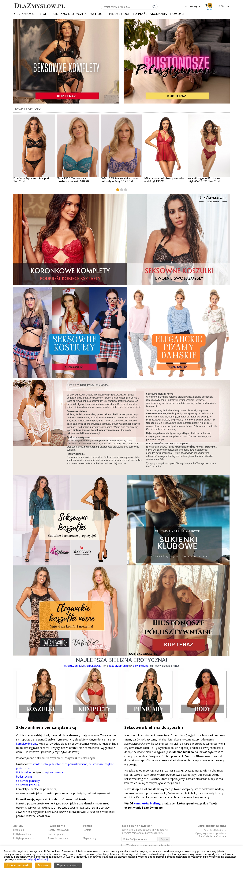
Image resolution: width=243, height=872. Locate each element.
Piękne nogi (119, 14)
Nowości (177, 14)
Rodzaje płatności (57, 834)
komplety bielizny (26, 743)
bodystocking (24, 776)
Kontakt (87, 830)
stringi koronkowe (53, 772)
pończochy (23, 768)
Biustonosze (24, 14)
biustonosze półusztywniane (69, 764)
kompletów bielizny (147, 803)
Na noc (96, 14)
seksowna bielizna (76, 443)
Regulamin (18, 830)
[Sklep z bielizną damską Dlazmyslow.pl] (39, 10)
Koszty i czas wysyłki (58, 830)
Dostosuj (43, 865)
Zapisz (164, 839)
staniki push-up (41, 764)
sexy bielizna (140, 665)
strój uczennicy (73, 665)
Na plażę (140, 14)
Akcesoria (158, 14)
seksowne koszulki (27, 785)
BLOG (86, 834)
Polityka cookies (22, 834)
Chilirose (163, 423)
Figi (43, 14)
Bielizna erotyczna (70, 14)
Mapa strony (89, 838)
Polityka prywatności (24, 838)
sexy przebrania (118, 665)
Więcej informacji (38, 859)
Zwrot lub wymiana (58, 838)
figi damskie (23, 772)
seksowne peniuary (28, 780)
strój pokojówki (92, 665)
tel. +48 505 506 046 (215, 830)
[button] (117, 189)
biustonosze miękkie (101, 764)
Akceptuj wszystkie (18, 865)
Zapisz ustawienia (68, 865)
